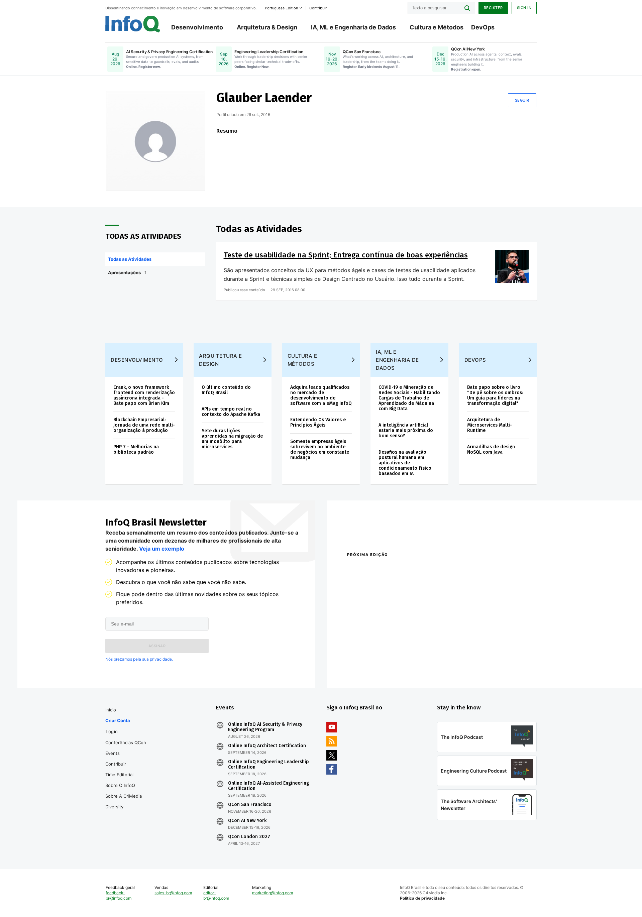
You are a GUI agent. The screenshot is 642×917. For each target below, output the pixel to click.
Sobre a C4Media (123, 796)
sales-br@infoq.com (173, 892)
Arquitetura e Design (220, 360)
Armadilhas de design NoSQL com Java (491, 449)
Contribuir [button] (318, 8)
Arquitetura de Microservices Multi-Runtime (489, 425)
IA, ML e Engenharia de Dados (353, 27)
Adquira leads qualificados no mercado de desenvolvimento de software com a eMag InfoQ (321, 395)
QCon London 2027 (249, 836)
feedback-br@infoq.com (118, 895)
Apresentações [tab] (127, 272)
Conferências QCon (125, 742)
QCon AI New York (247, 820)
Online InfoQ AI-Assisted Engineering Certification (268, 786)
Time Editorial (119, 774)
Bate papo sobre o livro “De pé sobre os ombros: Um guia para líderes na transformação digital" (495, 395)
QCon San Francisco (250, 804)
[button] (157, 646)
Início (110, 709)
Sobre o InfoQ (120, 785)
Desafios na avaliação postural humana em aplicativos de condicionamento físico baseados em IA (405, 462)
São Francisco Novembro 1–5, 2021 (471, 668)
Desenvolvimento (197, 27)
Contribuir (115, 764)
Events (112, 753)
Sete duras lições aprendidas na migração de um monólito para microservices (232, 439)
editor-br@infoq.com (216, 895)
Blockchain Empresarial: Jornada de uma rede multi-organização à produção (144, 425)
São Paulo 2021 (449, 659)
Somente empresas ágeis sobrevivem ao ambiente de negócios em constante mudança (319, 449)
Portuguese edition (281, 8)
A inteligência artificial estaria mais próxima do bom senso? (406, 430)
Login (112, 731)
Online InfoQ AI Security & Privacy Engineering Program (265, 727)
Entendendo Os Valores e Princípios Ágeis (318, 422)
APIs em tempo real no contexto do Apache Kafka (231, 411)
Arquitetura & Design (267, 27)
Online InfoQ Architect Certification (267, 746)
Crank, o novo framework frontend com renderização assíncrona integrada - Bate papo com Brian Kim (144, 395)
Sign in (524, 7)
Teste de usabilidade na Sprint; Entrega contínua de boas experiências (346, 254)
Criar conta (117, 720)
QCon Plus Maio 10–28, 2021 (375, 668)
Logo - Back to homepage (132, 24)
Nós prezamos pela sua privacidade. (139, 659)
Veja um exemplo (161, 548)
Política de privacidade (422, 898)
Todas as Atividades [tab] (129, 259)
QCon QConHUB (393, 569)
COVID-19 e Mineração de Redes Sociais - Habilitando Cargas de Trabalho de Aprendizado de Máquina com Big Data (409, 398)
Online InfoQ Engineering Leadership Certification (268, 764)
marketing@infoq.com (272, 892)
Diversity (114, 806)
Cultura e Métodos (436, 27)
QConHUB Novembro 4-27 (373, 659)
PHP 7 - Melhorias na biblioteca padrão (136, 449)
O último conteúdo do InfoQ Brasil (226, 389)
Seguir (522, 100)
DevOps (483, 27)
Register (493, 7)
